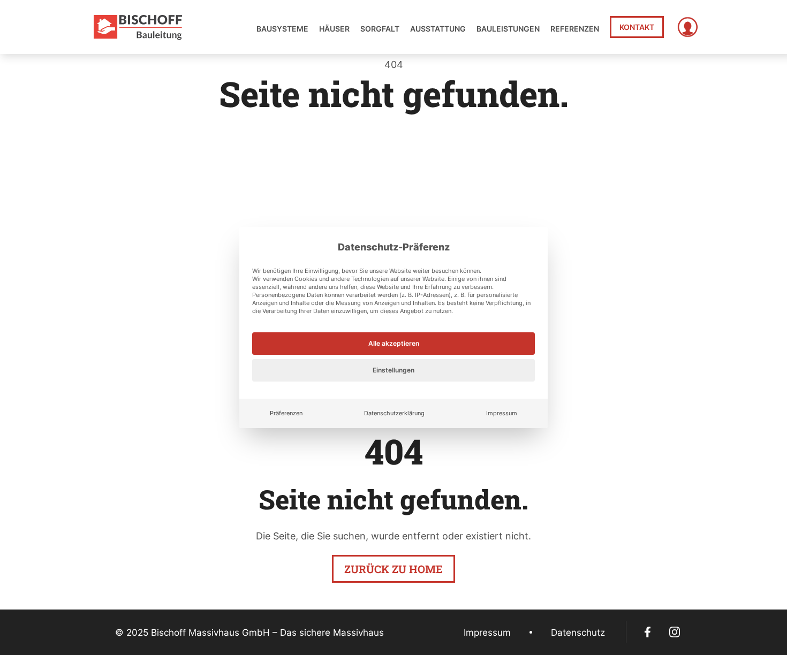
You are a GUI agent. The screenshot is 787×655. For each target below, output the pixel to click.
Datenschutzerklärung (394, 413)
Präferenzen (286, 413)
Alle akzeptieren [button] (393, 343)
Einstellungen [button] (393, 370)
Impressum (501, 413)
